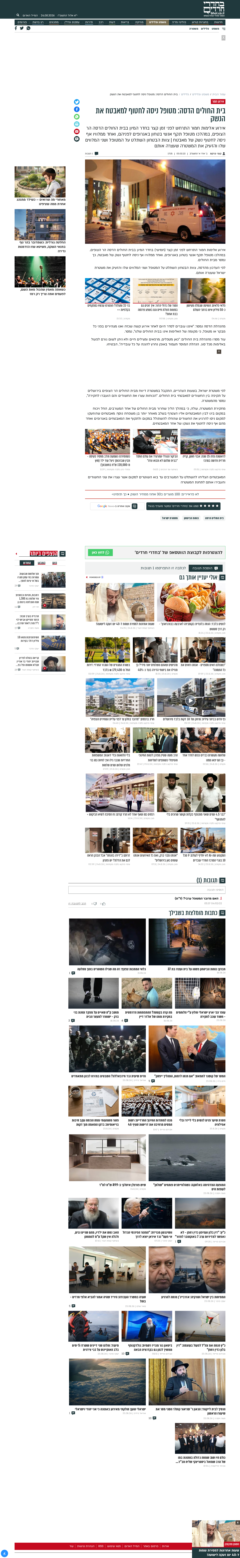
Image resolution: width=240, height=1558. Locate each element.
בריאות (125, 22)
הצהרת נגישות (86, 1546)
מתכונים (54, 22)
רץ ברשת (38, 22)
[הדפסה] (77, 124)
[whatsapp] (77, 117)
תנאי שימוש (114, 1546)
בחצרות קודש (200, 22)
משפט (215, 29)
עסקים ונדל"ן (71, 22)
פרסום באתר (150, 1546)
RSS (100, 1546)
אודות (165, 1546)
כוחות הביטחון (191, 518)
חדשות (218, 22)
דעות (112, 22)
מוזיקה (139, 22)
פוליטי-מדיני (179, 22)
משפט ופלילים (157, 22)
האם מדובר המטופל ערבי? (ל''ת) (196, 898)
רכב (101, 22)
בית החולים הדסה (214, 518)
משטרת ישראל (170, 518)
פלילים (205, 29)
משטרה (193, 29)
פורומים (22, 22)
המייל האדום (30, 15)
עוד (71, 1546)
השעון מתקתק (232, 1544)
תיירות (89, 22)
